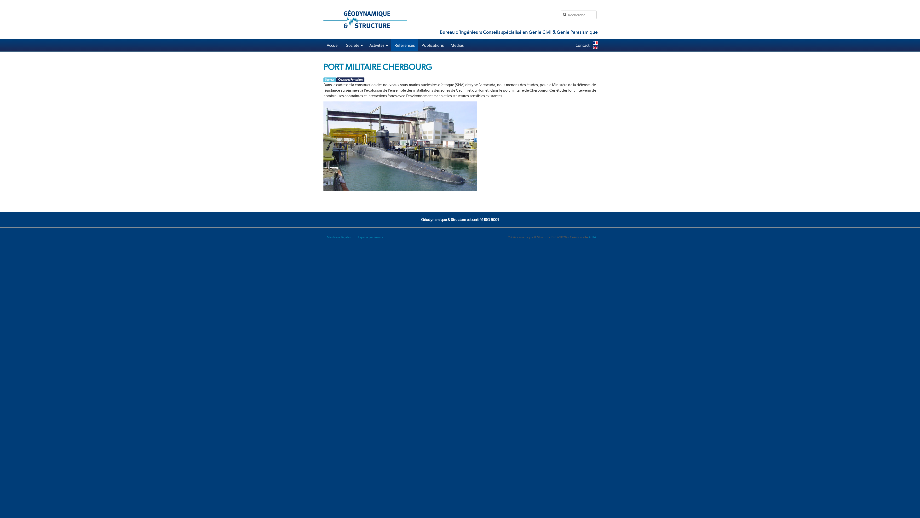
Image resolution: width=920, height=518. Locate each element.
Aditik (592, 237)
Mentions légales (339, 237)
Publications (433, 45)
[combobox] (579, 15)
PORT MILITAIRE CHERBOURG (377, 67)
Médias (457, 45)
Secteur (330, 80)
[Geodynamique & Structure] (365, 19)
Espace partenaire (370, 237)
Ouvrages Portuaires (350, 80)
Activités (377, 45)
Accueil (333, 45)
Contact (582, 45)
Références (405, 45)
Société (353, 45)
